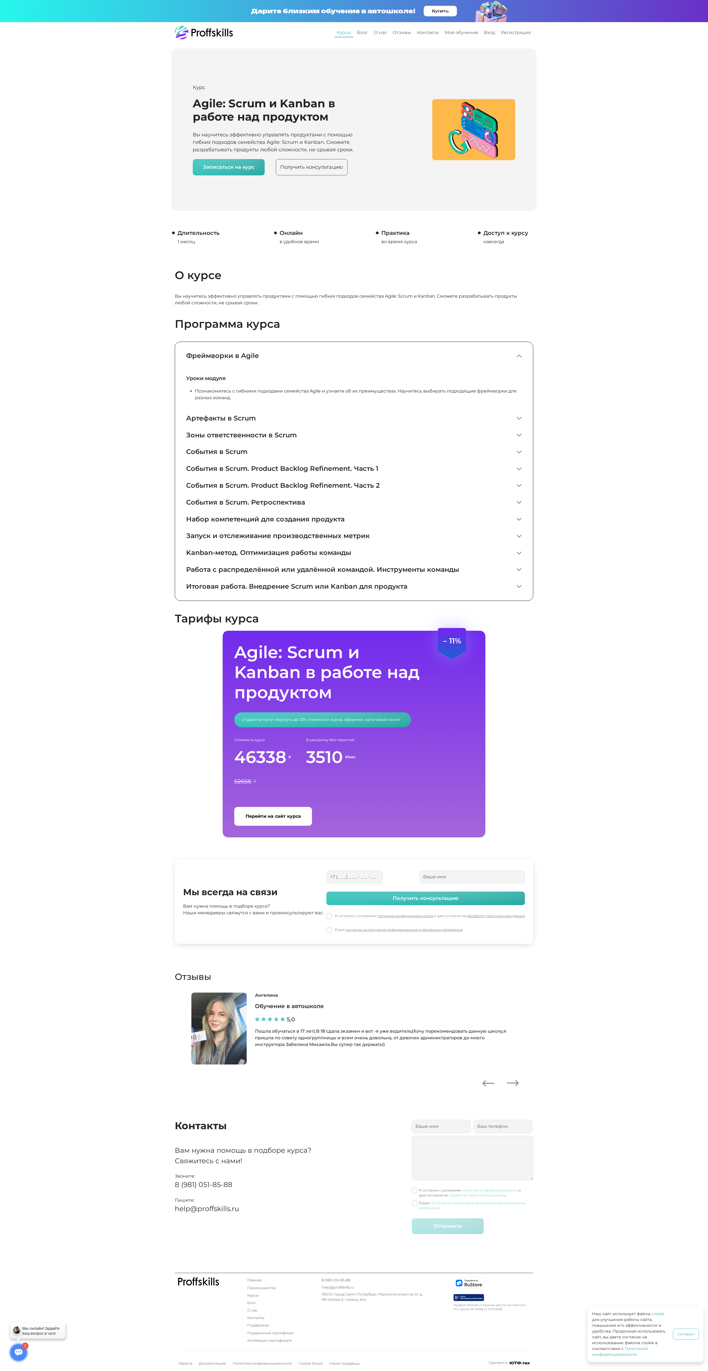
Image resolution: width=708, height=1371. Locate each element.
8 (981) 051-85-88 (203, 1184)
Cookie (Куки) (311, 1363)
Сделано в (498, 1362)
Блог (362, 32)
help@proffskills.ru (207, 1208)
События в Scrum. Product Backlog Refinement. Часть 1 (282, 468)
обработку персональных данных (496, 916)
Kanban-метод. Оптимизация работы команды (268, 553)
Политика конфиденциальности (262, 1363)
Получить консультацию (311, 167)
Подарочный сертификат (270, 1333)
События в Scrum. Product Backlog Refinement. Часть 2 (283, 485)
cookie (658, 1313)
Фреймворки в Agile (222, 356)
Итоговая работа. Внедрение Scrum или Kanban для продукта (296, 586)
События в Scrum (217, 452)
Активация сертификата (269, 1340)
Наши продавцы (344, 1363)
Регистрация (516, 32)
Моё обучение (461, 32)
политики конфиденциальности (405, 916)
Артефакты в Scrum (221, 418)
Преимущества (261, 1288)
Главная (254, 1280)
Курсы (344, 32)
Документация (212, 1363)
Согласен (686, 1334)
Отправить (448, 1226)
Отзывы (402, 32)
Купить (440, 11)
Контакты (428, 32)
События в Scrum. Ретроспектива (245, 502)
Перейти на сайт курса (273, 816)
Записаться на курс (228, 167)
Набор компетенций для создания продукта (265, 519)
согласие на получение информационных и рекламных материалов (404, 930)
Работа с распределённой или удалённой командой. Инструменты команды (322, 569)
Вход (489, 32)
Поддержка (258, 1325)
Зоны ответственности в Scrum (241, 435)
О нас (380, 32)
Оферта (185, 1363)
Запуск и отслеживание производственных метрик (278, 536)
